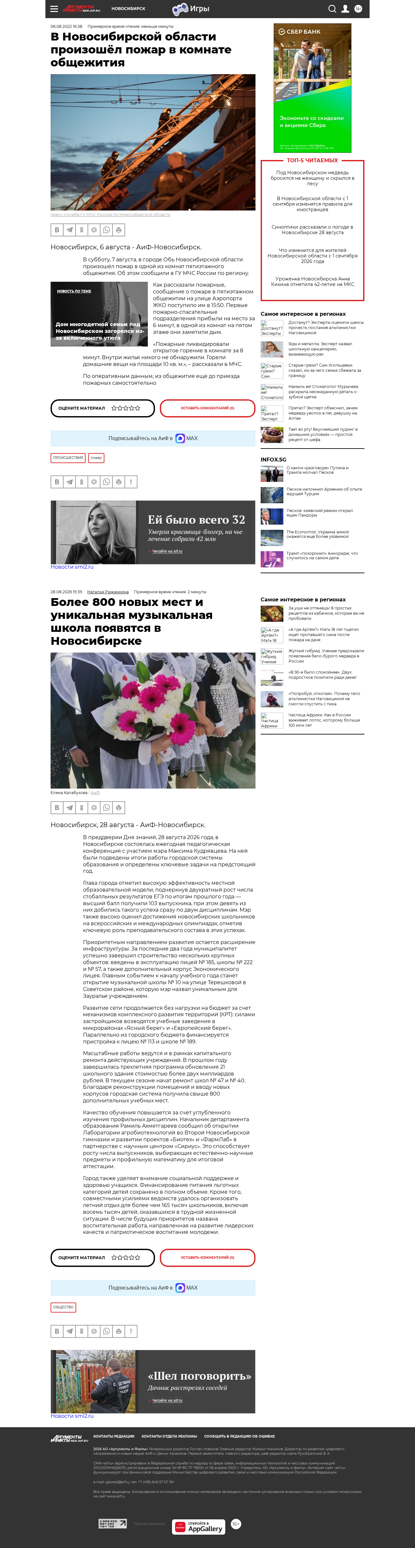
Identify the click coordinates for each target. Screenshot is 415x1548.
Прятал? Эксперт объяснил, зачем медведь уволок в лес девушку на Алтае (323, 413)
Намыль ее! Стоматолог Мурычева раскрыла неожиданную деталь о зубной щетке (323, 391)
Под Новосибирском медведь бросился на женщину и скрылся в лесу (313, 178)
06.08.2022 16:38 (66, 26)
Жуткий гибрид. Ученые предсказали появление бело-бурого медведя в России (326, 656)
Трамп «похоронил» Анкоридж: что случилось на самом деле (322, 555)
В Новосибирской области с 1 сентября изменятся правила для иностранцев (312, 204)
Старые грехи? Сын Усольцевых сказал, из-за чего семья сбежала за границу (325, 370)
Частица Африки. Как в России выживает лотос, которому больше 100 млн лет (324, 720)
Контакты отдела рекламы (169, 1436)
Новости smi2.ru (72, 567)
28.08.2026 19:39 (66, 591)
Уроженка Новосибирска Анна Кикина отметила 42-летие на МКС (312, 281)
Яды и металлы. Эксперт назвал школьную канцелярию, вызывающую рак (320, 349)
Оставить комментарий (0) (207, 408)
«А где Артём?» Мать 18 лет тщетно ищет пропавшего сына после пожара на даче (324, 634)
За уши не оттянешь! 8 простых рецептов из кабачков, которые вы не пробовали (326, 613)
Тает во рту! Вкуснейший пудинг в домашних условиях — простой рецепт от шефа (323, 434)
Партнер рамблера (149, 1524)
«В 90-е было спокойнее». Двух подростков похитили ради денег (323, 675)
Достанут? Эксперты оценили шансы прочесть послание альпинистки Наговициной (326, 327)
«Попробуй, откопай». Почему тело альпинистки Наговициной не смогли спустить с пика (324, 698)
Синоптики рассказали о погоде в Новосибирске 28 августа (312, 229)
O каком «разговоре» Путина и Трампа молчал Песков (318, 470)
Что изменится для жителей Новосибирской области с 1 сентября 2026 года (312, 256)
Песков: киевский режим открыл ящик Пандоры (320, 513)
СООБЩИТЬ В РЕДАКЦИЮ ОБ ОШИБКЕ (239, 1436)
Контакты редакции (113, 1436)
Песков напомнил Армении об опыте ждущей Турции (324, 491)
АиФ (95, 792)
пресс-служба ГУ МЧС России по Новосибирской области (110, 214)
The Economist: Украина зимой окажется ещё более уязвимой (318, 534)
